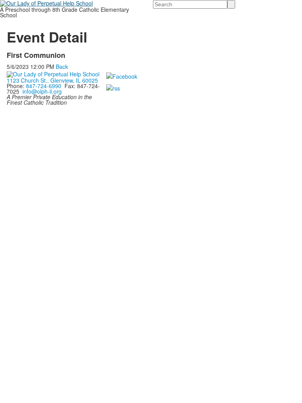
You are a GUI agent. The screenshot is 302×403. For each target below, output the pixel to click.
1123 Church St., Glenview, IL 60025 (52, 80)
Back (62, 66)
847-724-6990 (43, 86)
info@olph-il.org (42, 91)
